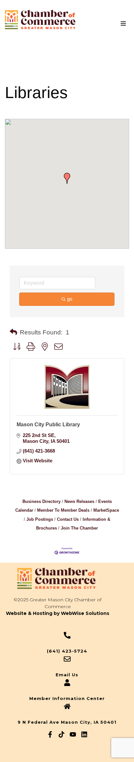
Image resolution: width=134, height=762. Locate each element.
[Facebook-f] (50, 734)
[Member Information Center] (67, 682)
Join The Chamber (79, 528)
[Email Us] (67, 659)
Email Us (67, 674)
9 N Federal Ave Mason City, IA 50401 (67, 722)
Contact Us (68, 519)
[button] (123, 23)
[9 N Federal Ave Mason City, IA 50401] (67, 706)
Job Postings (39, 519)
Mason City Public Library (48, 424)
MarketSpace (106, 510)
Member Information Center (67, 698)
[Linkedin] (84, 734)
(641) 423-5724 (67, 651)
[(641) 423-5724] (67, 635)
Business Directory (41, 501)
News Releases (79, 501)
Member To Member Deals (63, 510)
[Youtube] (73, 734)
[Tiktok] (61, 734)
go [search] (69, 299)
